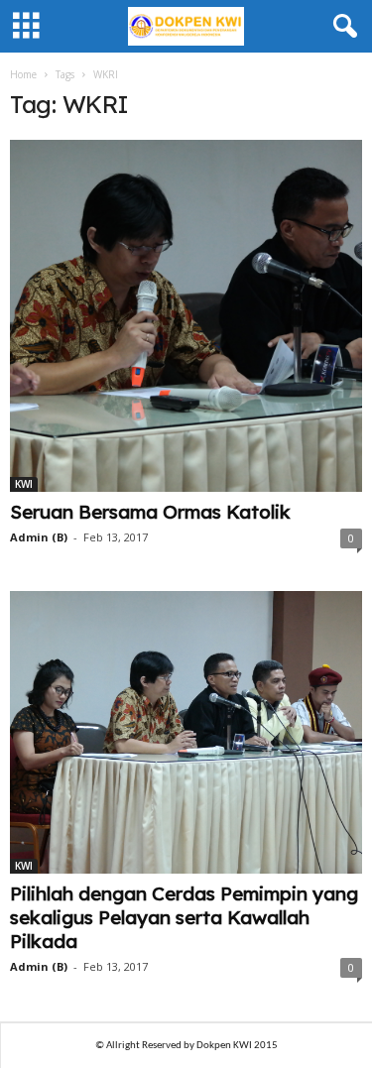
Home (23, 74)
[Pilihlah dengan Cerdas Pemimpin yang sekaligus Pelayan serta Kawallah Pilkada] (186, 732)
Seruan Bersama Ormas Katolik (150, 512)
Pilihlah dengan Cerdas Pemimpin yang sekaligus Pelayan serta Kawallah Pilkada (184, 917)
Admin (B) (38, 537)
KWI (24, 484)
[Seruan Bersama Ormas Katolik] (186, 316)
